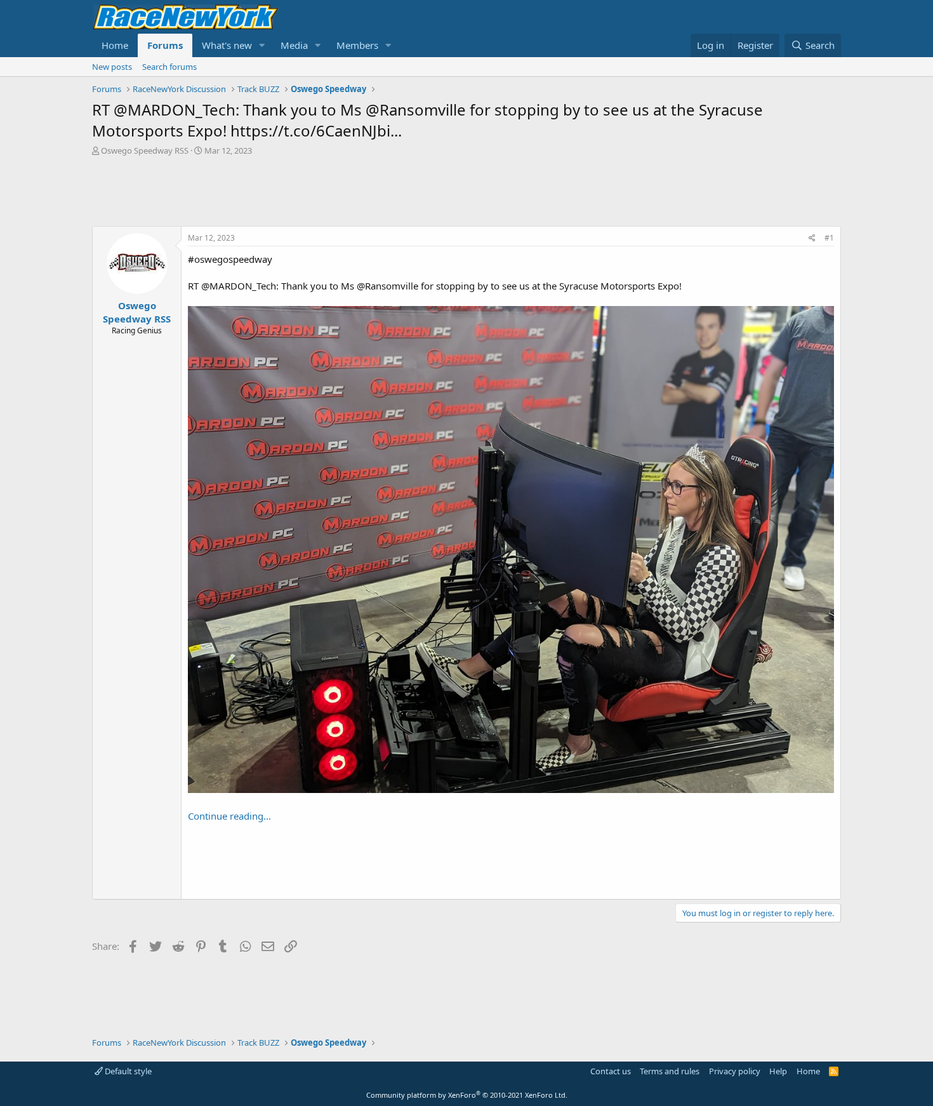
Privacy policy (734, 1071)
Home (115, 45)
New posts (112, 66)
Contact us (610, 1071)
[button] (262, 45)
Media (294, 45)
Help (778, 1071)
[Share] (812, 238)
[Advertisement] (466, 191)
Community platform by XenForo (466, 1095)
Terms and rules (669, 1071)
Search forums (169, 66)
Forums (165, 45)
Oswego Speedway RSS (145, 150)
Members (357, 45)
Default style (127, 1071)
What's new (227, 45)
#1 (829, 237)
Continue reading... (229, 816)
